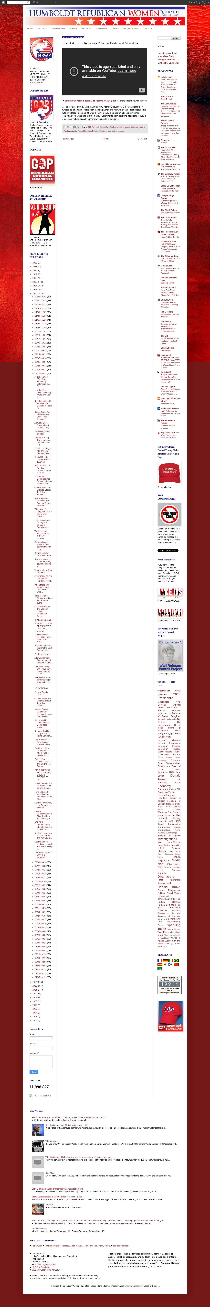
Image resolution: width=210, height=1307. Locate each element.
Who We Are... (51, 1141)
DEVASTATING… (42, 688)
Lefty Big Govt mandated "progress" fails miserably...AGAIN (58, 1189)
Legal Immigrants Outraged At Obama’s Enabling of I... (42, 523)
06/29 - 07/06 (41, 881)
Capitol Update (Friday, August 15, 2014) (42, 459)
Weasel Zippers (168, 386)
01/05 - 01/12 (41, 977)
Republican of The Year (169, 916)
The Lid (164, 336)
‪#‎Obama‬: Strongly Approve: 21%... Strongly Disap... (43, 451)
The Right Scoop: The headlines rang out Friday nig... (42, 441)
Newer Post (68, 139)
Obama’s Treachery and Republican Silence (43, 805)
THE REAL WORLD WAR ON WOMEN (43, 855)
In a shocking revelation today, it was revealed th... (43, 393)
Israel (160, 845)
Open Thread (166, 99)
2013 (35, 982)
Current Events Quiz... (41, 693)
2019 (35, 274)
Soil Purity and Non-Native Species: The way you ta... (43, 835)
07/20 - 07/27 (41, 870)
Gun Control (174, 812)
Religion (95, 131)
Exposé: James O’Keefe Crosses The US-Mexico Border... (43, 762)
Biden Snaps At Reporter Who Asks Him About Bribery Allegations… (170, 391)
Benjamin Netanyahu (167, 719)
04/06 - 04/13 (41, 927)
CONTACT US (38, 1253)
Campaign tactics (169, 749)
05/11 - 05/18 (41, 908)
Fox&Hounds (167, 312)
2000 (35, 1020)
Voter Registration (166, 932)
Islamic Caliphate (131, 127)
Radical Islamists (84, 131)
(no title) (49, 1205)
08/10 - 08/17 (41, 373)
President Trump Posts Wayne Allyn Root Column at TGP (170, 178)
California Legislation (169, 743)
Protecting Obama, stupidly (42, 432)
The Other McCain (169, 256)
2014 (35, 293)
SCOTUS (162, 918)
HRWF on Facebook (41, 1267)
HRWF (167, 815)
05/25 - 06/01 (41, 901)
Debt (178, 772)
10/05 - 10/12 (41, 343)
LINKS (116, 28)
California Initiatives (169, 740)
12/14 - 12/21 (41, 304)
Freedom (162, 798)
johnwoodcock (133, 1286)
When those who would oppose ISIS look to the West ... (42, 588)
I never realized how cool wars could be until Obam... (43, 785)
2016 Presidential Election (169, 697)
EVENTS (73, 28)
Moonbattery (167, 96)
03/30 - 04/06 (41, 931)
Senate (171, 918)
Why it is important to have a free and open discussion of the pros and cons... (79, 1157)
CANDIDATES (102, 28)
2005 (35, 1009)
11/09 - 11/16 (41, 324)
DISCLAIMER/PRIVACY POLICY (46, 1270)
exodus (177, 943)
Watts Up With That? (170, 186)
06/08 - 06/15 (41, 893)
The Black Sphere (169, 210)
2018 (35, 278)
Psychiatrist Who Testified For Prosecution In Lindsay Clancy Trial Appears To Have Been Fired (170, 155)
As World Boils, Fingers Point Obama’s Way (41, 425)
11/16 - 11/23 (41, 320)
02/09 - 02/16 (41, 958)
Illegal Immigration (169, 824)
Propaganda (164, 896)
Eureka (172, 789)
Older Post (142, 139)
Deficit (161, 775)
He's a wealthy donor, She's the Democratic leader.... (42, 724)
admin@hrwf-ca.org (47, 1264)
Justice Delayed (167, 283)
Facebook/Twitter (166, 792)
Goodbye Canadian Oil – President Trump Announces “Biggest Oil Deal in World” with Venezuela (170, 111)
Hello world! (165, 350)
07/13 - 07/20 (41, 874)
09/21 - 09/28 (41, 350)
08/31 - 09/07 (41, 362)
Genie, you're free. (42, 654)
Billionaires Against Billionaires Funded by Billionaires (169, 304)
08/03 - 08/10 (41, 862)
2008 (35, 1001)
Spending (173, 925)
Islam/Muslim (118, 127)
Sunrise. (164, 143)
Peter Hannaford (169, 879)
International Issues (169, 827)
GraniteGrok (166, 266)
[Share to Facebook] (74, 127)
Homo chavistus (167, 404)
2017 (35, 282)
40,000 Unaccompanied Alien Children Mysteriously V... (43, 815)
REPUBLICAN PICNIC (167, 899)
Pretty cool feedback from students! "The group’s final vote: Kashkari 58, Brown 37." (69, 1117)
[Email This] (65, 127)
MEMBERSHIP (58, 28)
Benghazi (175, 716)
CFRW (177, 733)
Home (30, 28)
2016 (35, 286)
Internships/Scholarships (167, 833)
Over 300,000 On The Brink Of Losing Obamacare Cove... (42, 611)
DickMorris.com (168, 242)
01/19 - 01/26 (41, 970)
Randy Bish (37, 1246)
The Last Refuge (168, 104)
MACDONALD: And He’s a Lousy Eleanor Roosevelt (170, 270)
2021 (35, 266)
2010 (35, 994)
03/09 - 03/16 (41, 943)
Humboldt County (169, 818)
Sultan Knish (167, 300)
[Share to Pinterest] (77, 127)
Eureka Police (167, 348)
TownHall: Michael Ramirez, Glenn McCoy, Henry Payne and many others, (78, 1246)
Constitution (164, 766)
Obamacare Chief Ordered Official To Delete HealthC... (42, 491)
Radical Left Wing (167, 904)
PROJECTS (87, 28)
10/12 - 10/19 (41, 339)
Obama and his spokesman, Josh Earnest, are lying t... (43, 845)
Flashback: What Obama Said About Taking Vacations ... (41, 752)
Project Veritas (173, 893)
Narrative (168, 867)
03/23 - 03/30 (41, 935)
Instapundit (166, 355)
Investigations (167, 839)
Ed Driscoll (166, 372)
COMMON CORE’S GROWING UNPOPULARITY (43, 578)
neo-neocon (166, 321)
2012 (35, 986)
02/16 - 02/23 (41, 954)
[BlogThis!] (68, 127)
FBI (178, 789)
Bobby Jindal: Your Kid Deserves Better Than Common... (42, 415)
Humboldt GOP (165, 821)
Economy (164, 786)
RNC (178, 899)
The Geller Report (169, 217)
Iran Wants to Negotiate (170, 213)
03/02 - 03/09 (41, 946)
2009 (35, 997)
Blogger (155, 1286)
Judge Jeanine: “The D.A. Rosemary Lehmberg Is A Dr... (42, 382)
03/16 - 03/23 (41, 939)
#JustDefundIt (164, 691)
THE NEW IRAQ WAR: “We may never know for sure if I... (42, 670)
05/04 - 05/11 (41, 912)
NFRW (169, 864)
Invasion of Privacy (169, 835)
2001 (35, 1016)
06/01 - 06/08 (41, 897)
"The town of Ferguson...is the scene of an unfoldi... (43, 512)
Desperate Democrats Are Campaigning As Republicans (43, 480)
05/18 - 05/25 (41, 904)
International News (169, 830)
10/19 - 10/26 (41, 335)
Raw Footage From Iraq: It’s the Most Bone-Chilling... (43, 648)
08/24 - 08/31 (41, 366)
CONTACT (147, 28)
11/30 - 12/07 (41, 312)
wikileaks (162, 946)
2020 (35, 270)
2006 (35, 1005)
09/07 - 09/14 (41, 358)
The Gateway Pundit (170, 174)
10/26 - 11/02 (41, 331)
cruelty (105, 127)
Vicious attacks (118, 131)
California (164, 737)
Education (163, 789)
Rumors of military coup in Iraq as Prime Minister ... (43, 733)
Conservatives (173, 763)
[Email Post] (84, 127)
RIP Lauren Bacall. (42, 620)
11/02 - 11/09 (41, 327)
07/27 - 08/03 (41, 866)
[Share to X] (71, 127)
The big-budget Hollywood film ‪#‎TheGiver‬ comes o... (42, 534)
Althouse (165, 140)
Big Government (169, 723)
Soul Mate (49, 1173)
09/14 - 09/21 (41, 354)
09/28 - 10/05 (41, 347)
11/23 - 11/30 (41, 316)
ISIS (110, 127)
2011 (35, 990)
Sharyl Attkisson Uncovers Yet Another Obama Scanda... (42, 502)
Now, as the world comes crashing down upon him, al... (42, 562)
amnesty (168, 943)
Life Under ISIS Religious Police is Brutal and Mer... (43, 638)
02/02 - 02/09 (41, 962)
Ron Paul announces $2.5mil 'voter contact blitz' (66, 1125)
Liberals (162, 851)
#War (177, 690)
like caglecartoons (121, 1246)
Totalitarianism (105, 131)
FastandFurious (166, 795)
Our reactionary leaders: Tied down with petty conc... (42, 545)
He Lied (176, 815)
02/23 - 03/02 (41, 950)
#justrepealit (163, 694)
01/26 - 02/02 (41, 966)
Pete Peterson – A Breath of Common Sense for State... (42, 469)
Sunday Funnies (39, 1228)
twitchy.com (166, 77)
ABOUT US (42, 28)
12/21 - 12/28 (41, 301)
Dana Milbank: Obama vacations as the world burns (43, 599)
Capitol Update (165, 752)
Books (177, 730)
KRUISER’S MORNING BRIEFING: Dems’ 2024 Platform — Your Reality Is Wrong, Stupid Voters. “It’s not (170, 362)
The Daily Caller (168, 147)
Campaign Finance (169, 746)
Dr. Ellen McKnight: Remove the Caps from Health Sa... (43, 404)
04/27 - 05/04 (41, 916)
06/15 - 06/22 (41, 889)
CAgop (169, 733)
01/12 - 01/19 (41, 973)
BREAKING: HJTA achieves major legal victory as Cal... (42, 681)
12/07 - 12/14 (41, 308)
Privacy (161, 890)
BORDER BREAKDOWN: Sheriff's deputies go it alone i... (43, 826)
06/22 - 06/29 (41, 885)
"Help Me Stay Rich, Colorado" (43, 571)
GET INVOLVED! (130, 28)
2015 (35, 290)
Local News (174, 851)
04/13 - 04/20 (41, 923)
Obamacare (166, 876)
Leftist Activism (169, 848)
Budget (161, 733)
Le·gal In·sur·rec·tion (170, 164)
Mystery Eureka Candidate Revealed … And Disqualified (43, 713)
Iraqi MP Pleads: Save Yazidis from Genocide (42, 742)
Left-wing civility (172, 845)
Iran (160, 842)
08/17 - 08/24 (41, 370)
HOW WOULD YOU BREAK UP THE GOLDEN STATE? (43, 627)
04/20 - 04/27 (41, 920)
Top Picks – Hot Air (170, 433)
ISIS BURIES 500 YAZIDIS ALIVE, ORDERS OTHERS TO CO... (42, 775)
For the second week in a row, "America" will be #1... (43, 795)
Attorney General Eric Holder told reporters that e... (43, 660)
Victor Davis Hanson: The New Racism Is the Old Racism (57, 1197)
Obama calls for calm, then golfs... (43, 554)
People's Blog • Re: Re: (170, 237)
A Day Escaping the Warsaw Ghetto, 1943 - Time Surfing (170, 203)
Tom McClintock (174, 929)
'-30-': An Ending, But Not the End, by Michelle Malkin (170, 413)
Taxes (162, 929)
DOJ (171, 772)
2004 (35, 1013)
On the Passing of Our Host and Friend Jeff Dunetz (170, 340)
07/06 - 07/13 (41, 877)
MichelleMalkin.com (170, 408)
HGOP (160, 815)
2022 (35, 263)
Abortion (162, 710)
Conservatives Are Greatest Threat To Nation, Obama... (42, 702)
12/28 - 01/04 (41, 297)
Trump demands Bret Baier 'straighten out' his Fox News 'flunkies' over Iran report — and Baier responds (170, 130)
